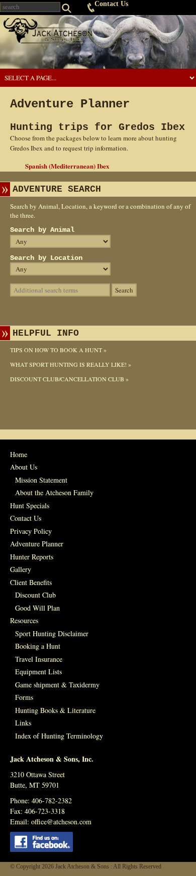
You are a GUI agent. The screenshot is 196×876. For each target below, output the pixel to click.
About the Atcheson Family (54, 492)
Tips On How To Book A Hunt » (58, 350)
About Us (23, 467)
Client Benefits (31, 582)
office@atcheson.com (61, 821)
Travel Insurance (38, 659)
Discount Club (35, 595)
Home (18, 454)
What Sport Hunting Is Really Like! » (70, 364)
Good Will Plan (37, 608)
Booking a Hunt (37, 646)
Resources (24, 620)
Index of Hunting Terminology (59, 736)
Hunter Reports (31, 556)
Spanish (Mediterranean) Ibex (67, 166)
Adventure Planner (36, 543)
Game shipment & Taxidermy (57, 684)
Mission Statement (41, 480)
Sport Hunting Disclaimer (51, 633)
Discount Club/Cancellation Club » (69, 379)
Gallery (20, 569)
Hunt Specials (29, 505)
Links (23, 722)
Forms (24, 697)
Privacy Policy (31, 531)
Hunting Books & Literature (55, 710)
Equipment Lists (38, 671)
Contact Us (111, 4)
